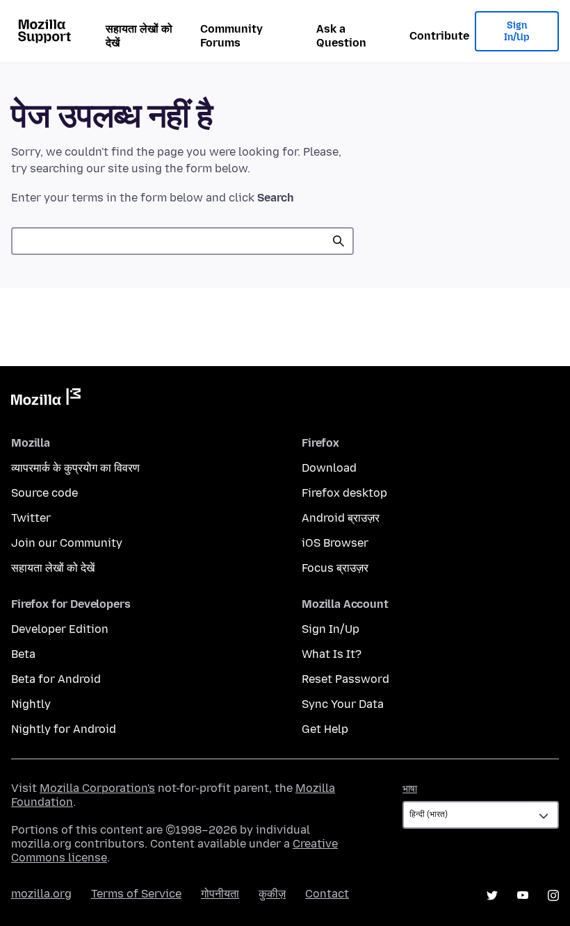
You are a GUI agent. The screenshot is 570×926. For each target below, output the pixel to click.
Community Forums (231, 35)
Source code (44, 492)
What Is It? (331, 654)
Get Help (325, 729)
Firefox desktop (344, 492)
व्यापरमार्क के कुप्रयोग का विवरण (75, 467)
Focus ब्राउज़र (335, 567)
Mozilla (46, 399)
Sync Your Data (343, 704)
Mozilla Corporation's (97, 788)
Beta (23, 654)
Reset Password (345, 679)
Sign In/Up (517, 31)
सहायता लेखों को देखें (139, 35)
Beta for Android (56, 679)
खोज (338, 241)
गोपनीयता (220, 893)
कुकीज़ (272, 893)
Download (329, 467)
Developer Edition (59, 629)
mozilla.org (41, 893)
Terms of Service (136, 893)
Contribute (439, 35)
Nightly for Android (63, 729)
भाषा (409, 789)
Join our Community (66, 542)
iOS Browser (335, 542)
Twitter (31, 517)
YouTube (522, 895)
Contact (327, 893)
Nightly (31, 704)
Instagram (553, 895)
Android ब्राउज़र (341, 517)
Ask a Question (341, 35)
